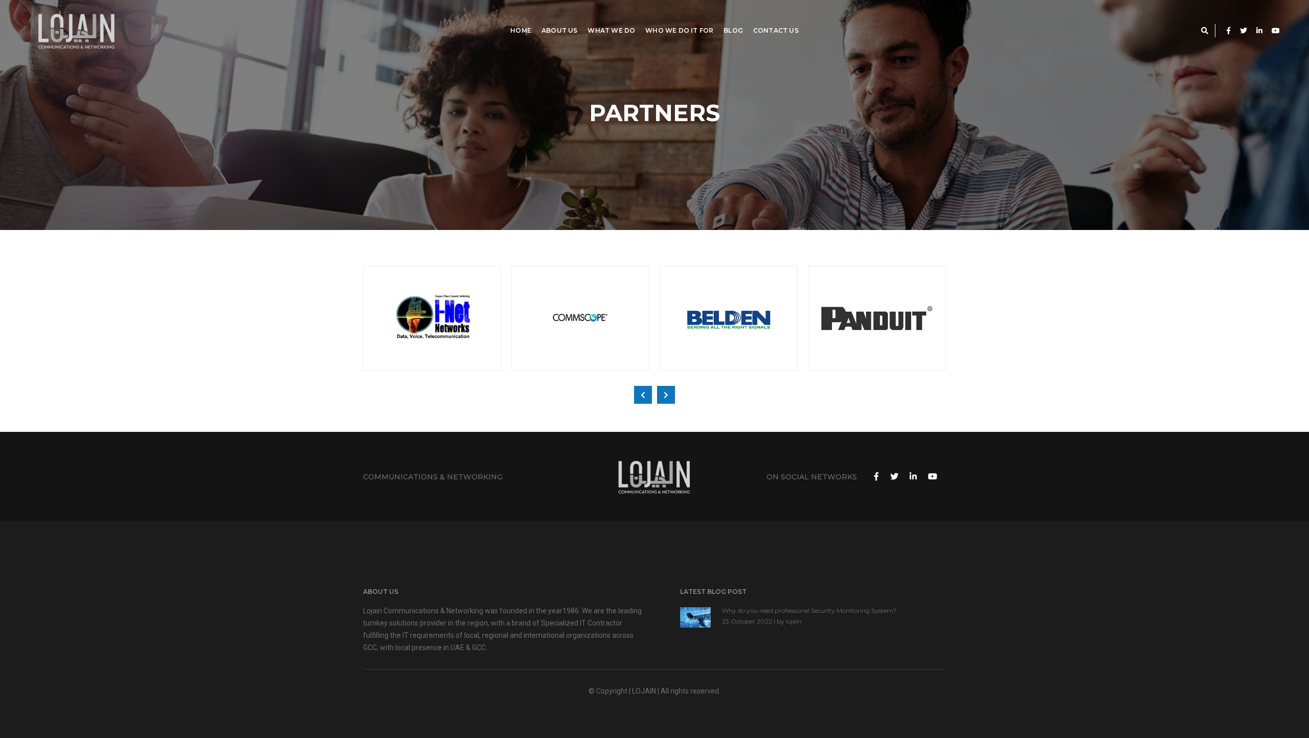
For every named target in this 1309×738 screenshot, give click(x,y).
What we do (611, 30)
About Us (559, 30)
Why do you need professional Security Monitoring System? (809, 610)
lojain (794, 621)
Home (520, 30)
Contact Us (776, 30)
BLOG (733, 30)
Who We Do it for (679, 30)
